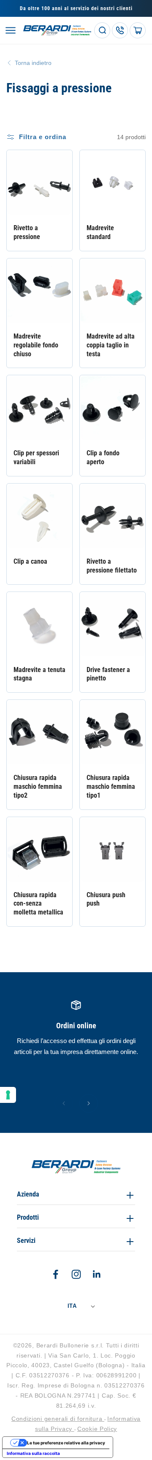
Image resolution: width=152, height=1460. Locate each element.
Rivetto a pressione (27, 232)
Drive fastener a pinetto (108, 674)
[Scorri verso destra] (88, 1103)
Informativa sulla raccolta (33, 1453)
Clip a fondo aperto (103, 457)
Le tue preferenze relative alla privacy (66, 1442)
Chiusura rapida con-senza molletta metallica (38, 904)
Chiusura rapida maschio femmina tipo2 (38, 786)
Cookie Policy (97, 1428)
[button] (10, 30)
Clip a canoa (30, 561)
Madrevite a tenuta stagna (39, 674)
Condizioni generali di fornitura (57, 1418)
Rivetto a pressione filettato (112, 565)
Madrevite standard (100, 232)
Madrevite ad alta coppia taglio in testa (111, 345)
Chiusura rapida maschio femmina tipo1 (111, 786)
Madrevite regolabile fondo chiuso (36, 345)
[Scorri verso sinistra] (63, 1103)
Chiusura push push (106, 899)
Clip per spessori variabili (36, 457)
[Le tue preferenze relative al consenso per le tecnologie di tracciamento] (8, 1095)
